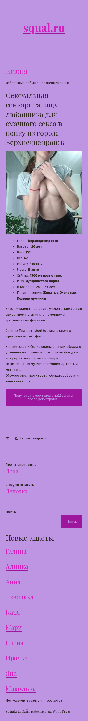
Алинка (17, 566)
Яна (11, 673)
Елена (14, 642)
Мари (14, 627)
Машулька (21, 688)
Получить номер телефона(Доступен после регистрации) (44, 397)
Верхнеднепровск (33, 438)
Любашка (20, 596)
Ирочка (17, 658)
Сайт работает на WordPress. (46, 711)
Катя (13, 612)
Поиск (11, 512)
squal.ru (44, 27)
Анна (13, 581)
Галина (16, 551)
